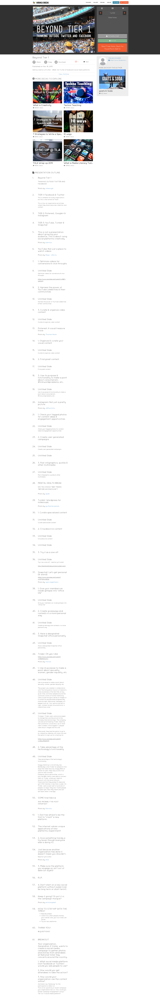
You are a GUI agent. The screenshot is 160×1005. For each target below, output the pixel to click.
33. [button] (34, 536)
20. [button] (34, 402)
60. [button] (34, 928)
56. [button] (34, 878)
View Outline (64, 74)
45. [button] (34, 668)
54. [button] (34, 849)
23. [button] (33, 437)
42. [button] (34, 633)
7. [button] (33, 261)
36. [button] (34, 559)
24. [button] (34, 446)
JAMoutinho (50, 408)
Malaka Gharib (114, 58)
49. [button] (34, 756)
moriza (48, 661)
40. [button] (34, 611)
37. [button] (33, 572)
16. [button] (33, 359)
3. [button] (33, 213)
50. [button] (34, 798)
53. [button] (34, 838)
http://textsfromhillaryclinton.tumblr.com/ (52, 566)
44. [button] (34, 654)
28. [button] (33, 483)
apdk (48, 494)
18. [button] (33, 375)
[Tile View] (112, 8)
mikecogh (49, 188)
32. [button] (33, 529)
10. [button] (33, 299)
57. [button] (33, 885)
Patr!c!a (49, 808)
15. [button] (33, 350)
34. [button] (34, 545)
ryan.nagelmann (52, 582)
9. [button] (33, 287)
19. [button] (33, 389)
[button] (112, 36)
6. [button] (33, 249)
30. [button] (34, 512)
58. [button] (34, 896)
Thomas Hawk (51, 334)
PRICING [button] (102, 2)
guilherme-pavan (52, 506)
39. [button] (34, 600)
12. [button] (33, 319)
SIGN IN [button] (109, 2)
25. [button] (33, 455)
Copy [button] (50, 62)
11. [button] (33, 310)
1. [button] (33, 178)
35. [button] (34, 552)
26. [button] (33, 463)
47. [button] (34, 713)
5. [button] (33, 232)
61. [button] (33, 939)
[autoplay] (123, 8)
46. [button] (34, 679)
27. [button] (33, 472)
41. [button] (33, 623)
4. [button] (33, 223)
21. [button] (33, 414)
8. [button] (33, 271)
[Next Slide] (124, 13)
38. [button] (34, 588)
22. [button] (33, 426)
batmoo (49, 242)
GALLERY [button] (95, 2)
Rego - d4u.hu (51, 255)
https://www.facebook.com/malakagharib (124, 60)
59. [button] (34, 909)
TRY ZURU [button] (116, 2)
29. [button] (33, 500)
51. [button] (33, 815)
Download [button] (62, 62)
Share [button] (38, 62)
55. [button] (34, 866)
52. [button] (33, 826)
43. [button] (34, 643)
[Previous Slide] (100, 13)
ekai (47, 860)
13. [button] (33, 328)
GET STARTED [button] (124, 2)
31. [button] (33, 520)
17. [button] (33, 366)
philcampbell (51, 902)
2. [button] (33, 195)
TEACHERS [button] (88, 2)
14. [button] (33, 341)
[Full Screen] (102, 8)
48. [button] (34, 747)
